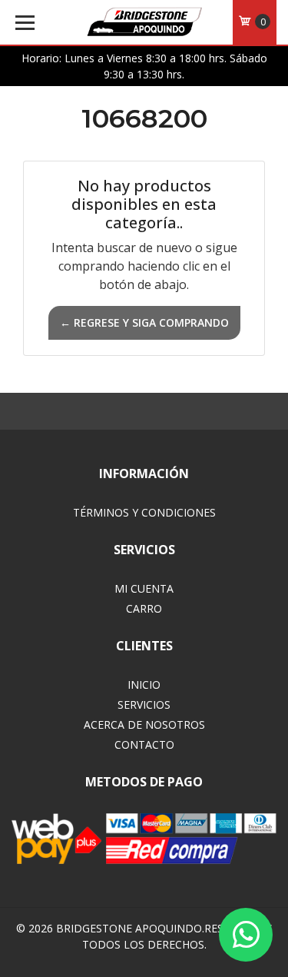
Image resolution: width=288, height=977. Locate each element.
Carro (144, 608)
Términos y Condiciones (144, 512)
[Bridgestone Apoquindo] (144, 23)
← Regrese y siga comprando (144, 322)
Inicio (144, 684)
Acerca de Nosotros (144, 724)
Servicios (144, 704)
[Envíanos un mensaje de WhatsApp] (246, 935)
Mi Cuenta (144, 588)
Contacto (144, 744)
